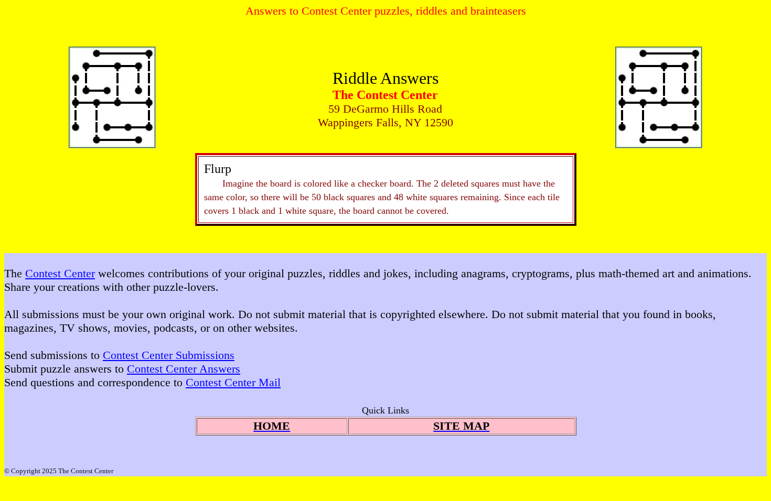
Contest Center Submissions (168, 355)
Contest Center (60, 273)
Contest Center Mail (233, 382)
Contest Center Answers (183, 368)
